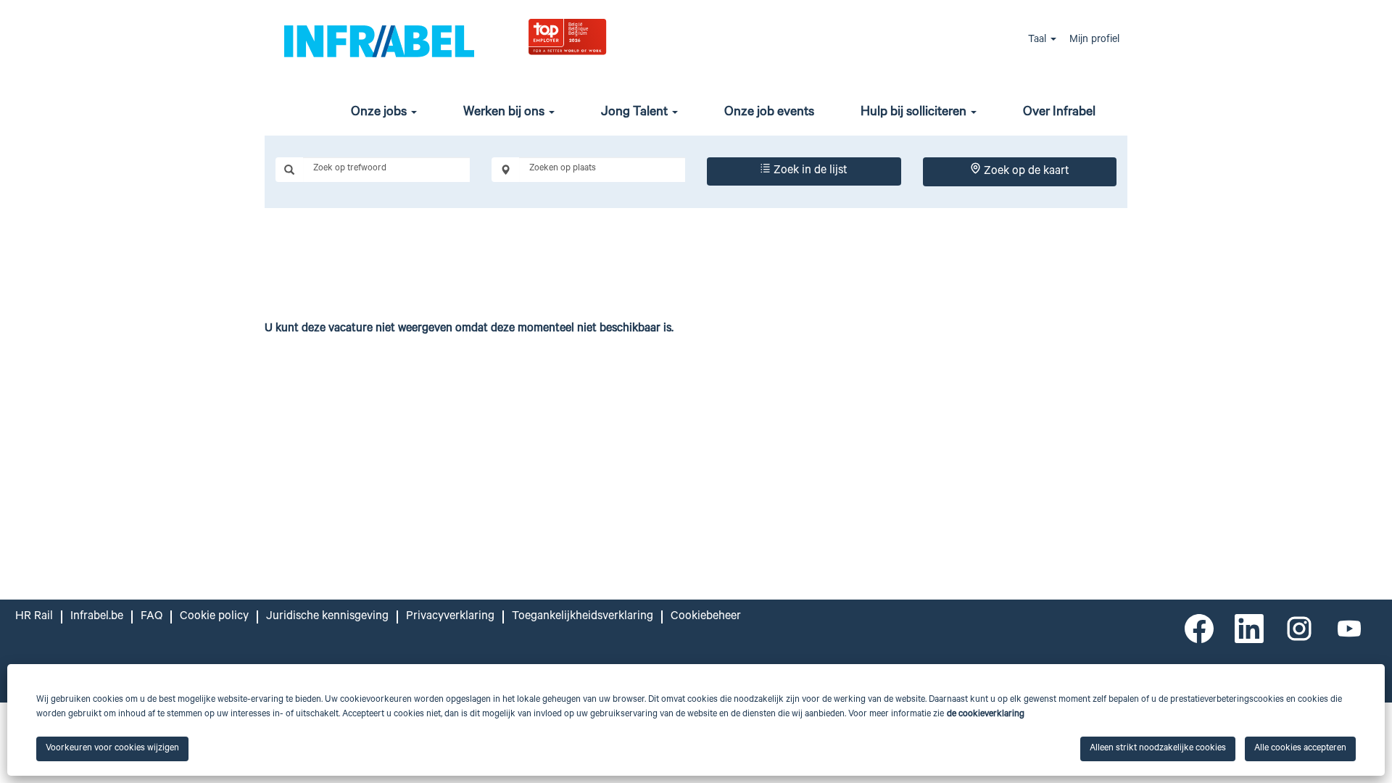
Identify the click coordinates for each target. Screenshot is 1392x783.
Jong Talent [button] (636, 113)
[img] (602, 36)
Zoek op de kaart (1025, 171)
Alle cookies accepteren (1300, 749)
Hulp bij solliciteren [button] (915, 113)
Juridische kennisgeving (327, 617)
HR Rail (34, 617)
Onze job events (769, 113)
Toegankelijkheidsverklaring (582, 617)
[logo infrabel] (379, 40)
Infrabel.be (96, 617)
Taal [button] (1038, 40)
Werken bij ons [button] (505, 113)
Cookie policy (214, 617)
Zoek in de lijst (809, 171)
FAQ (151, 617)
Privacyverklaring (450, 617)
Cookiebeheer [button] (706, 617)
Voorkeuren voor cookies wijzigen (112, 749)
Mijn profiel (1094, 40)
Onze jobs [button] (380, 113)
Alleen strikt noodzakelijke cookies (1158, 749)
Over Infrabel (1059, 113)
